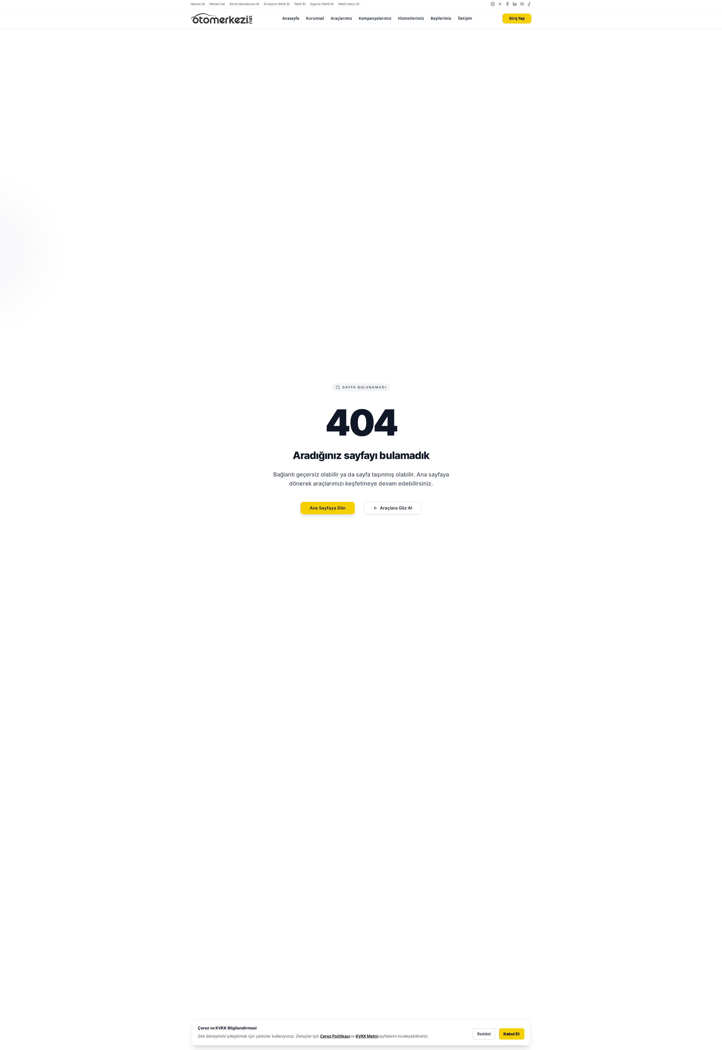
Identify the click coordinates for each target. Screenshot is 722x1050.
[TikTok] (529, 4)
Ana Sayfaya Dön (327, 508)
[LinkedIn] (515, 4)
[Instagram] (493, 4)
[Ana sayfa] (221, 18)
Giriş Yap (517, 18)
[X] (500, 4)
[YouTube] (522, 4)
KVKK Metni (367, 1036)
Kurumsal (315, 18)
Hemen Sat (217, 4)
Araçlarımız (341, 18)
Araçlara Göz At (396, 508)
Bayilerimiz (441, 18)
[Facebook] (507, 4)
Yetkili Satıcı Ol (348, 4)
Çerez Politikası (335, 1036)
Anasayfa (290, 18)
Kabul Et (511, 1033)
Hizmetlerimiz (411, 18)
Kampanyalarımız (375, 18)
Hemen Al (198, 4)
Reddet (484, 1033)
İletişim (465, 18)
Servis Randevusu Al (244, 4)
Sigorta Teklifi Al (322, 4)
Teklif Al (299, 4)
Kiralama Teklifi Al (277, 4)
